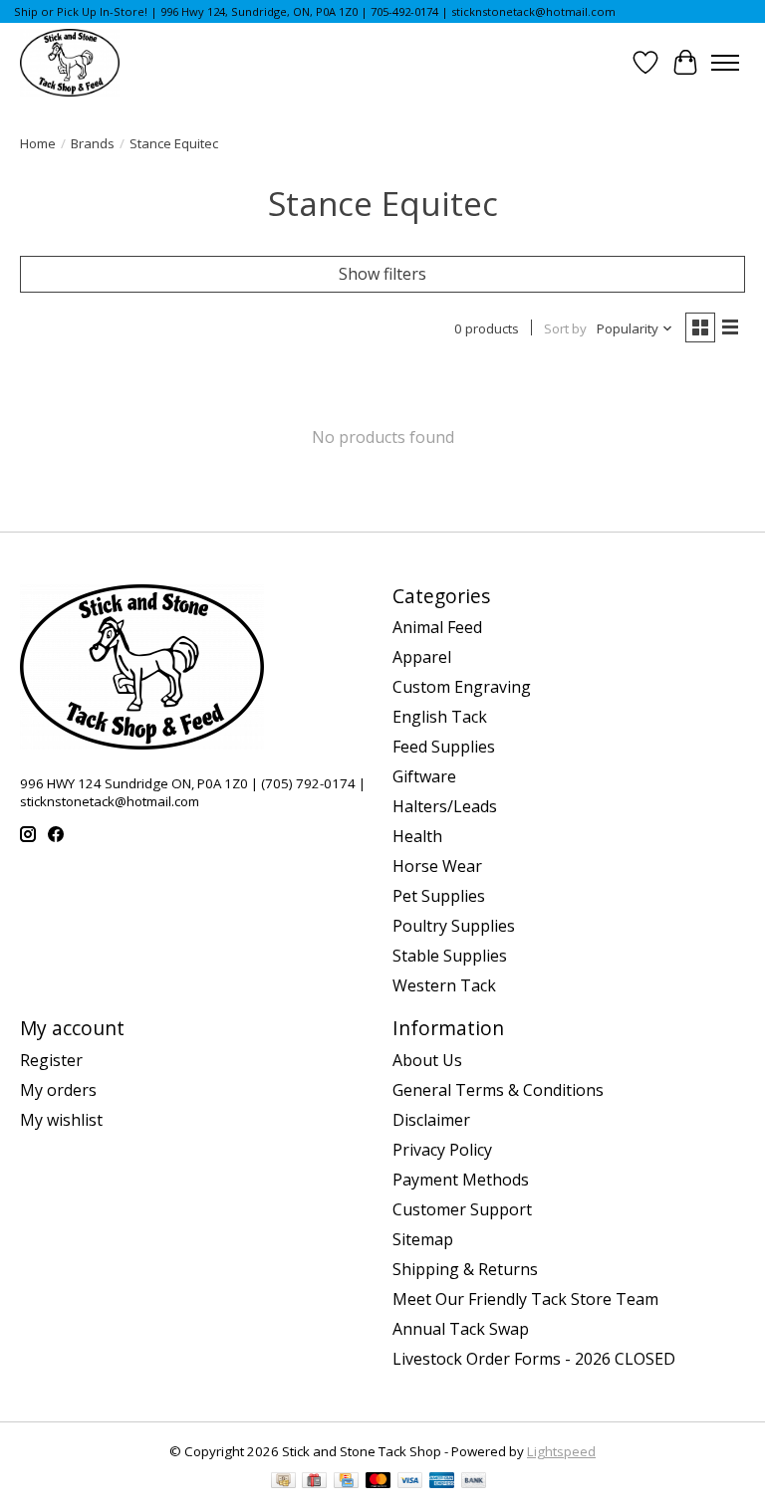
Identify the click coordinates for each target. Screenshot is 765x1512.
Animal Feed (437, 627)
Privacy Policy (442, 1150)
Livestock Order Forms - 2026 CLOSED (533, 1359)
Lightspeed (561, 1451)
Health (417, 836)
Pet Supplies (438, 896)
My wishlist (61, 1120)
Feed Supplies (443, 746)
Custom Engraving (461, 687)
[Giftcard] (314, 1482)
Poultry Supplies (453, 926)
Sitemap (422, 1239)
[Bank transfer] (474, 1482)
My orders (58, 1090)
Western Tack (444, 985)
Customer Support (462, 1209)
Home (38, 143)
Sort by (565, 328)
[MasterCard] (378, 1482)
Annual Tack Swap (460, 1329)
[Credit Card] (346, 1482)
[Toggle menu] (725, 63)
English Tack (439, 717)
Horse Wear (437, 866)
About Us (427, 1060)
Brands (93, 143)
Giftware (424, 776)
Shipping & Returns (465, 1269)
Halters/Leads (444, 806)
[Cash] (283, 1482)
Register (51, 1060)
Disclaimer (431, 1120)
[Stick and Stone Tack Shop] (70, 63)
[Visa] (410, 1482)
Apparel (421, 657)
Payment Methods (460, 1179)
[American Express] (442, 1482)
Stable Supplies (449, 956)
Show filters (382, 274)
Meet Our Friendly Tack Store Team (525, 1299)
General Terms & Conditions (498, 1090)
